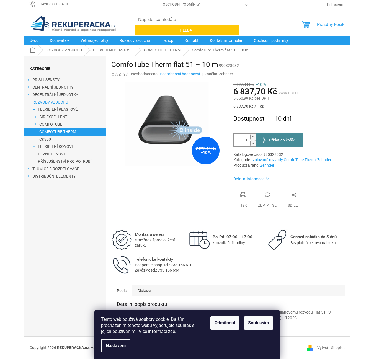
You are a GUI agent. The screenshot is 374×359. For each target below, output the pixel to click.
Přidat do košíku (283, 140)
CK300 (45, 139)
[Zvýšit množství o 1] (253, 137)
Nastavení (116, 345)
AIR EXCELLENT (53, 117)
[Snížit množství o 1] (253, 143)
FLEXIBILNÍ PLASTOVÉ (58, 109)
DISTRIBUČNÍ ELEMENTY (54, 176)
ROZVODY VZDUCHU (50, 102)
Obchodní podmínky (181, 4)
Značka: (219, 74)
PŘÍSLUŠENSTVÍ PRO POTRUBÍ (65, 161)
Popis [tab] (122, 290)
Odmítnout (225, 323)
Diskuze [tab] (144, 290)
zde (171, 331)
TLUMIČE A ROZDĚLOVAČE (55, 169)
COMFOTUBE (50, 124)
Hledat (187, 30)
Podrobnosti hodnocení (180, 74)
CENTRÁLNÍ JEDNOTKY (52, 87)
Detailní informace (248, 179)
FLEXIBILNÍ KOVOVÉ (56, 146)
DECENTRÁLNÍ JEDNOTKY (55, 94)
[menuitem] (34, 40)
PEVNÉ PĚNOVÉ (52, 154)
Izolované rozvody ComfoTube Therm (284, 159)
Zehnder (324, 159)
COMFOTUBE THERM (57, 132)
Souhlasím (258, 323)
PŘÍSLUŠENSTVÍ (46, 80)
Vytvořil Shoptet (331, 347)
